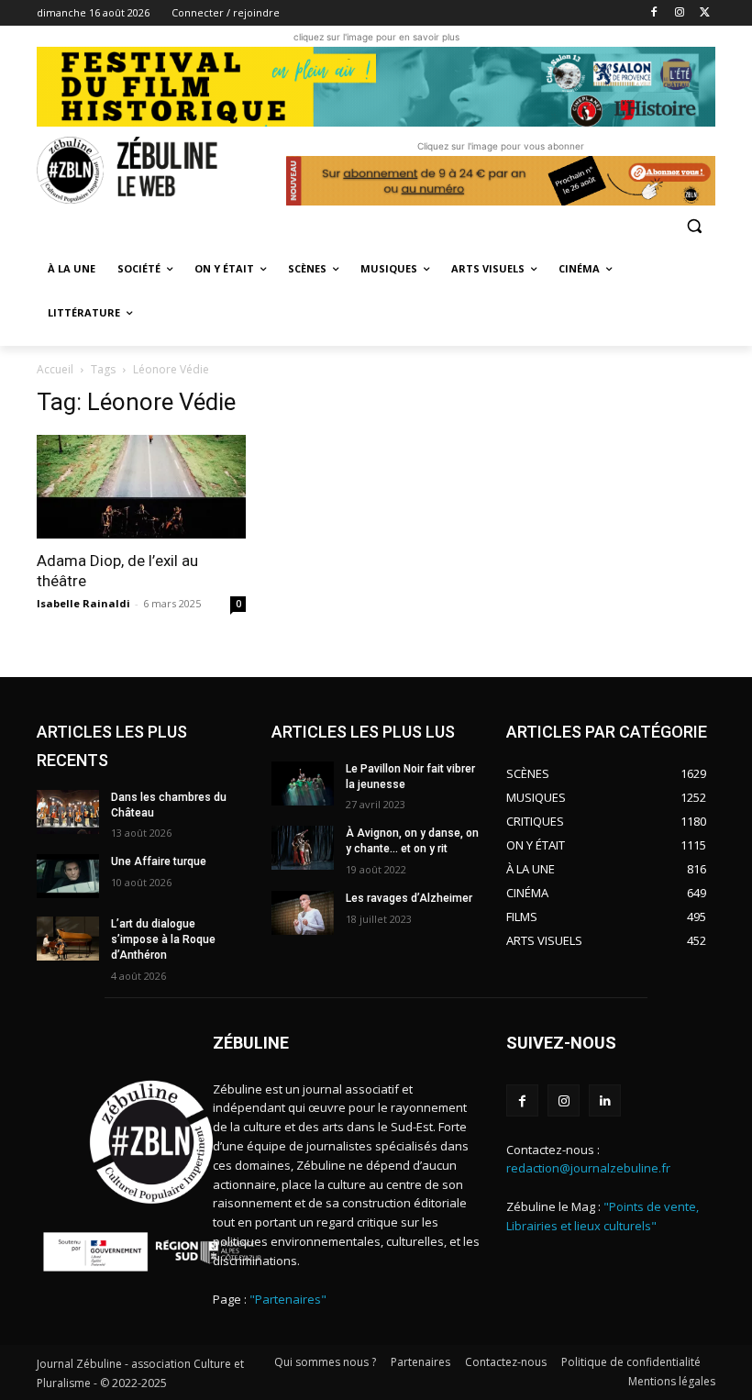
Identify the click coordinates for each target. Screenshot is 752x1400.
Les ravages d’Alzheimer (409, 898)
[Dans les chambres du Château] (68, 812)
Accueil (55, 369)
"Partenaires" (287, 1299)
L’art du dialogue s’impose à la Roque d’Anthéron (163, 939)
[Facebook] (654, 13)
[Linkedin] (605, 1100)
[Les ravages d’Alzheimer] (302, 913)
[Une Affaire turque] (68, 876)
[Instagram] (679, 13)
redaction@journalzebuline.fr (588, 1168)
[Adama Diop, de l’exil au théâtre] (141, 487)
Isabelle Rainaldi (83, 603)
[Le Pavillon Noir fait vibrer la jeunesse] (302, 783)
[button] (693, 225)
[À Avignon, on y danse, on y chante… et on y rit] (302, 848)
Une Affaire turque (158, 861)
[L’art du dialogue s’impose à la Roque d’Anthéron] (68, 939)
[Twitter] (704, 13)
